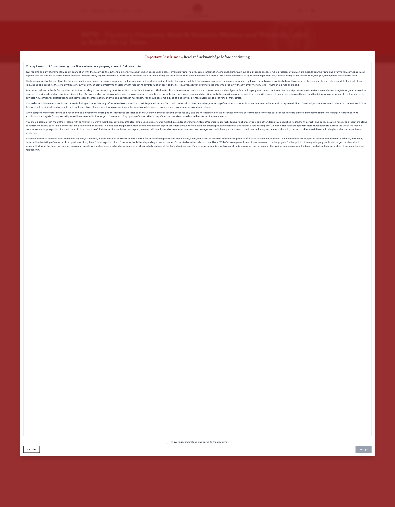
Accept (363, 449)
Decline (31, 449)
